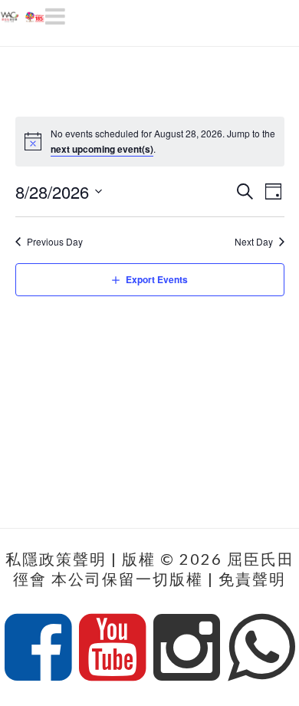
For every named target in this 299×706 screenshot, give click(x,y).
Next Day (254, 242)
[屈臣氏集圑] (22, 14)
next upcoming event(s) (102, 149)
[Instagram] (186, 648)
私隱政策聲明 (56, 558)
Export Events (157, 279)
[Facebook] (38, 648)
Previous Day (55, 242)
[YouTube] (112, 648)
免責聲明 (252, 578)
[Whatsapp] (261, 648)
